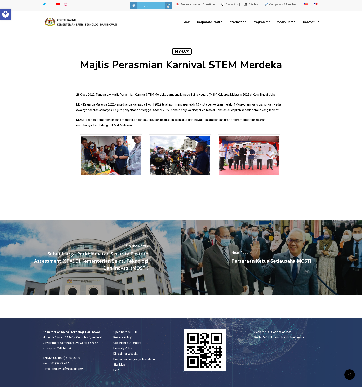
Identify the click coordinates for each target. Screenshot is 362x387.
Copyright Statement (127, 342)
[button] (5, 14)
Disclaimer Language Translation (134, 359)
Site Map (119, 364)
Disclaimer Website (125, 353)
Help (116, 370)
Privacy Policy (122, 337)
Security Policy (123, 348)
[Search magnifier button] (168, 5)
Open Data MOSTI (125, 332)
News (182, 51)
